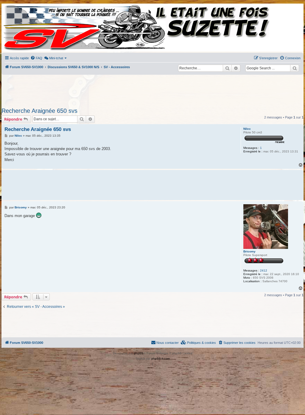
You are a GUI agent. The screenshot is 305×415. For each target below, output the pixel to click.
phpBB (139, 353)
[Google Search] (294, 68)
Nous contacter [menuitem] (167, 342)
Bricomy (249, 251)
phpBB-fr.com (160, 358)
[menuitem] (36, 58)
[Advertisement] (146, 89)
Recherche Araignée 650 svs (39, 110)
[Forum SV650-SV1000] (28, 27)
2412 (263, 270)
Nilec (247, 128)
